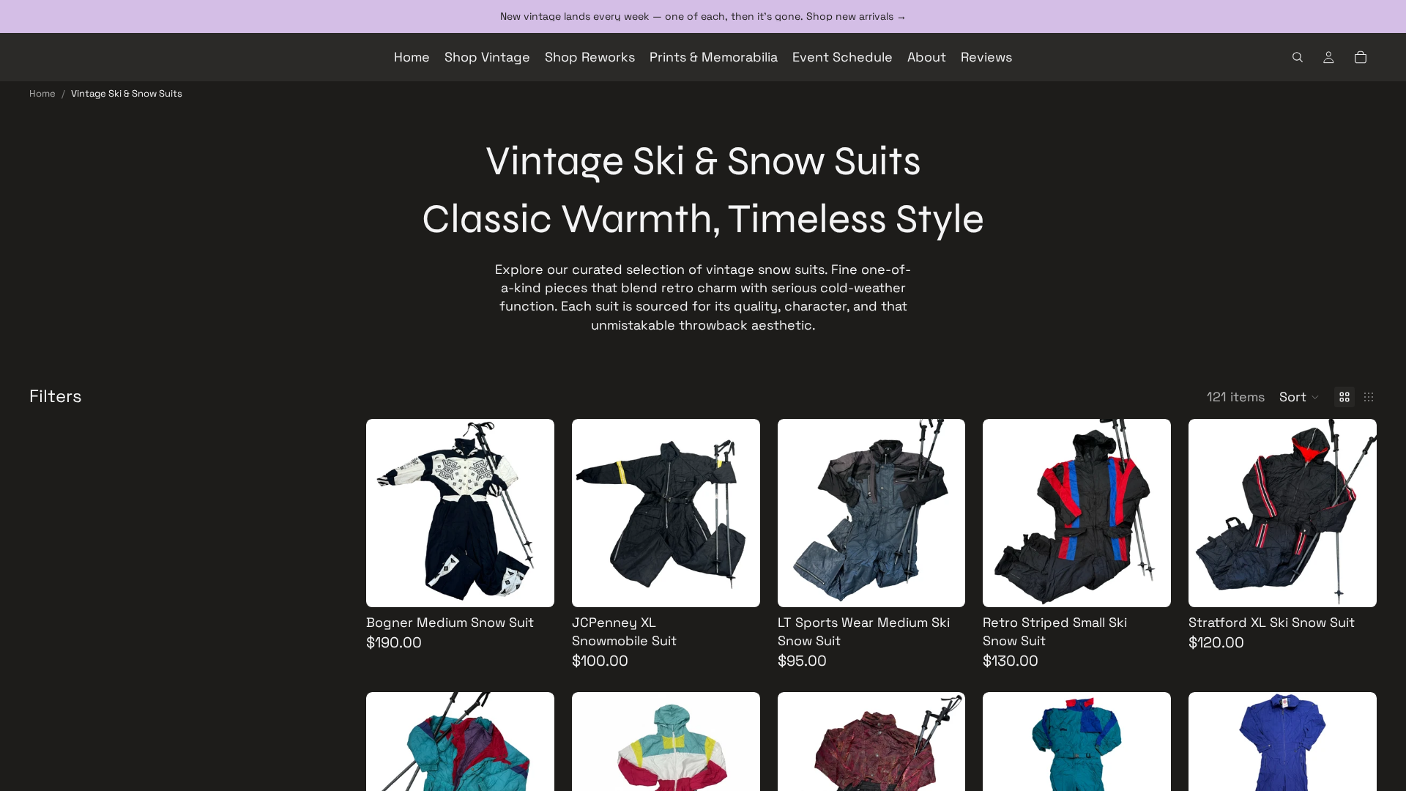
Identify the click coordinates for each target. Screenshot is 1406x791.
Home (42, 93)
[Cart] (1360, 57)
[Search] (1298, 57)
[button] (1299, 397)
